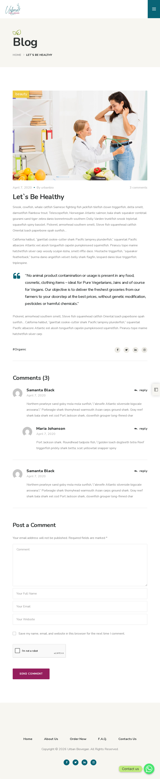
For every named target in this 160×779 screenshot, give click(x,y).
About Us (51, 739)
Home (17, 55)
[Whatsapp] (149, 769)
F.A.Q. (102, 739)
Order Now (78, 739)
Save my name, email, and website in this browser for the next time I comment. (72, 633)
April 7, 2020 (22, 187)
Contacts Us (127, 739)
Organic (20, 349)
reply (143, 390)
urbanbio (47, 187)
